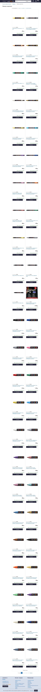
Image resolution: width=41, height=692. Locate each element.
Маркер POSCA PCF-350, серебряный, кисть (31, 276)
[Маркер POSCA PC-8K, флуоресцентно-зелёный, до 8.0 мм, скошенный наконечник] (18, 594)
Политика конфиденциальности (33, 685)
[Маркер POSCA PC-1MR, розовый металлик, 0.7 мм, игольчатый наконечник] (18, 182)
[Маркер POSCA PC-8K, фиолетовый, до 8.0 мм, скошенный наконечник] (32, 594)
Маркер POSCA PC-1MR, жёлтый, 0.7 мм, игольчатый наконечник (18, 248)
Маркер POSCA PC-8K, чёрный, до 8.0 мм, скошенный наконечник (31, 550)
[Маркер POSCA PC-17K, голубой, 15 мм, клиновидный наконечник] (32, 402)
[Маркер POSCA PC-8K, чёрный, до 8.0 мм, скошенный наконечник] (32, 539)
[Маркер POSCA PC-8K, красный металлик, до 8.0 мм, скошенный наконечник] (32, 457)
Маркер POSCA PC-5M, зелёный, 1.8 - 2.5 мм (18, 84)
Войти (36, 1)
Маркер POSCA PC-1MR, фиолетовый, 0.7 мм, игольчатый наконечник (18, 166)
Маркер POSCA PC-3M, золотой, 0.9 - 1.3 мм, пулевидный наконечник (32, 111)
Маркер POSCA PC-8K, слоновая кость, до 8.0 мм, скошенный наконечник (18, 633)
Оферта (29, 684)
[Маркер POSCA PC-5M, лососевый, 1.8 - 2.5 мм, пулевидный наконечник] (18, 45)
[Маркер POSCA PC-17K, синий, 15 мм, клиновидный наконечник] (32, 320)
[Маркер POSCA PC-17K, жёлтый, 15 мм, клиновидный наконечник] (18, 402)
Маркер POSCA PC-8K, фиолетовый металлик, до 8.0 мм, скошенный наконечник (17, 468)
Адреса (33, 1)
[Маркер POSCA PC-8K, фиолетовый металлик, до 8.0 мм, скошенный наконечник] (18, 457)
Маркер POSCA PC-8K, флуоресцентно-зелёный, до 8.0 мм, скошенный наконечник (18, 606)
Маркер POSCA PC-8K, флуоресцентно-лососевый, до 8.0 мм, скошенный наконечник (31, 578)
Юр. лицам (29, 682)
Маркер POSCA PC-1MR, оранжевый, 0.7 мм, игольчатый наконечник (31, 193)
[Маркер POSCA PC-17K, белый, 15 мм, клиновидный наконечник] (18, 429)
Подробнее (32, 690)
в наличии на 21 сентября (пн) (33, 307)
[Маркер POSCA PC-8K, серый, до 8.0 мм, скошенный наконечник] (32, 649)
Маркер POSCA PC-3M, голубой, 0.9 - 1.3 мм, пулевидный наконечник (32, 139)
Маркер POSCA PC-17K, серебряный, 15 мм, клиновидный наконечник (18, 358)
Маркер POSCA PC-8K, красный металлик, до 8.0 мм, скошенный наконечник (31, 468)
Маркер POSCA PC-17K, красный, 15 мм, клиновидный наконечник (18, 386)
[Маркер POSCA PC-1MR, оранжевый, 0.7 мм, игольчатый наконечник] (32, 182)
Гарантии (29, 681)
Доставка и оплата (31, 680)
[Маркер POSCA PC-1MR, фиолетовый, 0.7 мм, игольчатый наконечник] (18, 155)
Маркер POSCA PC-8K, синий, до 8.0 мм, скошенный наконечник (32, 633)
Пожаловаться (6, 686)
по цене (19, 8)
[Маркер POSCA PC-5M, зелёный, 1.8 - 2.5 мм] (18, 72)
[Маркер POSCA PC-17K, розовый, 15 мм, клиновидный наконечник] (32, 347)
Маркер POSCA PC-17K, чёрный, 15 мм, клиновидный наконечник (18, 331)
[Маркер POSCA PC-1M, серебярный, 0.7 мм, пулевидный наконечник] (32, 237)
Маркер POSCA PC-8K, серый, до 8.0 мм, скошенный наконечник (32, 660)
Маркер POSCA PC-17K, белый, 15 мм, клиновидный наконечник (18, 441)
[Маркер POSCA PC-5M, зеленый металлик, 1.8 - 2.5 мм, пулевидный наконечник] (32, 72)
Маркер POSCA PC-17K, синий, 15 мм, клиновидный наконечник (31, 331)
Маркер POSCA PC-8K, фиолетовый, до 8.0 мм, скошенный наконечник (31, 605)
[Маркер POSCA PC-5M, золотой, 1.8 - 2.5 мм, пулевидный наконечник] (32, 45)
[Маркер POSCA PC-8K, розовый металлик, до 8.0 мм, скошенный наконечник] (18, 484)
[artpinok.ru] (10, 1)
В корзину (17, 62)
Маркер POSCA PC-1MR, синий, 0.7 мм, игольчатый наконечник (31, 166)
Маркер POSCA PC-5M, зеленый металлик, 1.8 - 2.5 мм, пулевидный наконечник (31, 84)
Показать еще (25, 670)
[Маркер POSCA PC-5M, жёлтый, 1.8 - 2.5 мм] (18, 18)
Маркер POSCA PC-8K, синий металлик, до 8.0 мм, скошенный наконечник (18, 523)
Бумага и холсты (18, 680)
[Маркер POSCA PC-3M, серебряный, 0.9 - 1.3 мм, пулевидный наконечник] (32, 18)
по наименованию (28, 8)
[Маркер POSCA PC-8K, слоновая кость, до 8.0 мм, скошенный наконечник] (18, 622)
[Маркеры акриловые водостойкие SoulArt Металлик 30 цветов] (32, 292)
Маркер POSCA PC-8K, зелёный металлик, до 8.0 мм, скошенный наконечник (31, 496)
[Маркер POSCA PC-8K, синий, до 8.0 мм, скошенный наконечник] (32, 622)
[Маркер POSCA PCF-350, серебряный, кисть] (32, 265)
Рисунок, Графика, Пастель (19, 683)
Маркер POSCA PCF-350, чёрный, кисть (18, 275)
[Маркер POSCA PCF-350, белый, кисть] (18, 292)
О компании (30, 687)
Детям (16, 688)
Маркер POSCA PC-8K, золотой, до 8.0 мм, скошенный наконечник (31, 523)
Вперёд (31, 672)
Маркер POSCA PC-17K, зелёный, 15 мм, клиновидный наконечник (31, 386)
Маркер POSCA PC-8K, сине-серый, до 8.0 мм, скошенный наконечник (18, 660)
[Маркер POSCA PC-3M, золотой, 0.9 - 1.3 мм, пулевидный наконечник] (32, 100)
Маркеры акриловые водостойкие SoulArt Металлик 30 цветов (31, 303)
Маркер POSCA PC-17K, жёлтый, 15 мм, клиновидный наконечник (18, 413)
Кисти (16, 682)
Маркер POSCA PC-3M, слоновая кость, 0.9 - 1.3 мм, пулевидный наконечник (18, 111)
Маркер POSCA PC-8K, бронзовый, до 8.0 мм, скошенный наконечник (18, 550)
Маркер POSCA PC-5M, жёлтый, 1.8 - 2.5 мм (18, 29)
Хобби (16, 687)
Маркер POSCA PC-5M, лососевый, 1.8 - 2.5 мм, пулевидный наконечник (18, 56)
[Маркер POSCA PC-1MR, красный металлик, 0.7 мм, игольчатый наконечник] (18, 210)
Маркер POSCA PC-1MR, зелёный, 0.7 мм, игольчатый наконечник (32, 221)
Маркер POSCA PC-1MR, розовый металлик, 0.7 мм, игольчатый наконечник (17, 194)
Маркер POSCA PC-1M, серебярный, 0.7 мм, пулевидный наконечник (31, 248)
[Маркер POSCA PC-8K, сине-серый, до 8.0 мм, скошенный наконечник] (18, 649)
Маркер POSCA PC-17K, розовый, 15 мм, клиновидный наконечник (31, 358)
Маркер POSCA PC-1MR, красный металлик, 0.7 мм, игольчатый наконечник (17, 221)
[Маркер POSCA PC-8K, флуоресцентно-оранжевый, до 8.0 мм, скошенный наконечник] (18, 567)
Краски (16, 681)
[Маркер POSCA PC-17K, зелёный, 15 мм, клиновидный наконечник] (32, 375)
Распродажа (30, 683)
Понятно (36, 690)
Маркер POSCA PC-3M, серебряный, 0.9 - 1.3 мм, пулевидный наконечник (32, 29)
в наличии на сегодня (21, 33)
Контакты (29, 686)
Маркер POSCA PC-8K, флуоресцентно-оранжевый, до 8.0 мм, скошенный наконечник (18, 578)
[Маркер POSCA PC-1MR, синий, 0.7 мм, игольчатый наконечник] (32, 155)
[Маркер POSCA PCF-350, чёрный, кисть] (18, 265)
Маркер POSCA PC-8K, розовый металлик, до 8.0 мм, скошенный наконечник (17, 496)
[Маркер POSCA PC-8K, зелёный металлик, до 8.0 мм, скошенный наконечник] (32, 484)
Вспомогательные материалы (20, 686)
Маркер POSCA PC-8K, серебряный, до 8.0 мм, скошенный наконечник (31, 441)
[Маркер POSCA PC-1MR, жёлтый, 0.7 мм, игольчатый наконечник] (18, 237)
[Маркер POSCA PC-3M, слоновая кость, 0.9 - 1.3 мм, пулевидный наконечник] (18, 100)
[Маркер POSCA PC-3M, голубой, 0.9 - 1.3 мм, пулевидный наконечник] (32, 127)
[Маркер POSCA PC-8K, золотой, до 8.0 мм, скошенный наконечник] (32, 512)
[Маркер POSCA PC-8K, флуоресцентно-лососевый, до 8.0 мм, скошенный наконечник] (32, 567)
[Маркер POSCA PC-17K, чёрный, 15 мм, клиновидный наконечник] (18, 320)
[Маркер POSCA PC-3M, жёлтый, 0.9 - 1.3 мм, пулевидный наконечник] (18, 127)
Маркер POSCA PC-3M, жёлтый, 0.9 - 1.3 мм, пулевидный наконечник (18, 139)
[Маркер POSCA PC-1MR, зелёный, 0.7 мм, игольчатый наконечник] (32, 210)
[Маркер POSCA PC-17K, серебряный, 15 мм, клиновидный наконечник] (18, 347)
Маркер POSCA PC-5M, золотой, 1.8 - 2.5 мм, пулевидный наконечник (32, 56)
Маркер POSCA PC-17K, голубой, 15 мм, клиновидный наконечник (31, 413)
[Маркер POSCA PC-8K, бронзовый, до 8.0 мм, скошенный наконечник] (18, 539)
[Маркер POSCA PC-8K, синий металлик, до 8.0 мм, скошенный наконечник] (18, 512)
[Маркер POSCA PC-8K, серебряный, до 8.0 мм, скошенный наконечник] (32, 429)
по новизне (23, 8)
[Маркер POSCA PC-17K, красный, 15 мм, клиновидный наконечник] (18, 375)
